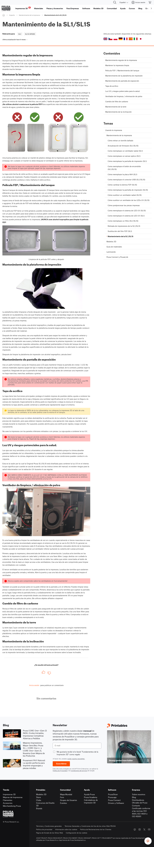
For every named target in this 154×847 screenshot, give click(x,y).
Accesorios (7, 803)
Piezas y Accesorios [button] (54, 8)
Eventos (63, 803)
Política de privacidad (44, 829)
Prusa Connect (114, 800)
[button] (105, 39)
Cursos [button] (132, 8)
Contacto (136, 805)
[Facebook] (135, 829)
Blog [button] (140, 8)
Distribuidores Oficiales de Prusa (139, 801)
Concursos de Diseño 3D (45, 804)
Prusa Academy (90, 797)
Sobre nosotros (138, 794)
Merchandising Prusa (12, 806)
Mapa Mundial (66, 794)
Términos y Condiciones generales (49, 826)
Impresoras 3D (9, 794)
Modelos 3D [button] (98, 8)
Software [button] (86, 8)
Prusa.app (112, 797)
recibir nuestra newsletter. (76, 759)
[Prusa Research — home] (6, 8)
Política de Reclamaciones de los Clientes (95, 829)
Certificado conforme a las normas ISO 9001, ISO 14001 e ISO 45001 (141, 812)
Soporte (12, 15)
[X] (144, 829)
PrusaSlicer (113, 794)
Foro (62, 797)
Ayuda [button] (122, 8)
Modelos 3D (41, 794)
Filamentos (7, 800)
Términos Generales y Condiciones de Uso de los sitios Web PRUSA (90, 826)
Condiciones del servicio (79, 771)
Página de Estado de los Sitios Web (49, 833)
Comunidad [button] (112, 8)
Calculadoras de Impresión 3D (91, 801)
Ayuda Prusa (89, 794)
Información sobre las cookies (66, 829)
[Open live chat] (148, 841)
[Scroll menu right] (151, 8)
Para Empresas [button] (72, 8)
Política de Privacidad (60, 771)
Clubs (38, 800)
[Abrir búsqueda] (114, 2)
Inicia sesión (34, 685)
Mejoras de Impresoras (12, 797)
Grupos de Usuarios (68, 800)
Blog (134, 797)
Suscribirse (61, 764)
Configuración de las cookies (76, 833)
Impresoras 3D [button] (22, 8)
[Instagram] (139, 829)
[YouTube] (149, 829)
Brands (39, 808)
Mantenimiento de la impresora (29, 15)
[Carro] (150, 2)
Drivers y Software (116, 803)
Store (38, 797)
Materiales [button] (38, 8)
